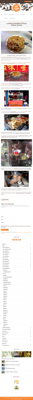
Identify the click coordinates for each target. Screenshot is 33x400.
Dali (4, 273)
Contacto (3, 1)
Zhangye (5, 322)
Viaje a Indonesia (6, 252)
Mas (3, 336)
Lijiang (4, 299)
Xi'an (4, 317)
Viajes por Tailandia (7, 329)
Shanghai (5, 310)
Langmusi (5, 294)
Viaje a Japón (5, 254)
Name (2, 216)
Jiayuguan (5, 289)
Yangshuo (5, 320)
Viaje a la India (6, 256)
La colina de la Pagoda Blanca (6, 62)
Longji (4, 301)
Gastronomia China (7, 282)
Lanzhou (5, 296)
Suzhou (5, 315)
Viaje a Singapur (6, 261)
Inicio (5, 14)
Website (2, 222)
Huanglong (5, 287)
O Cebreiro (4, 338)
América (22, 14)
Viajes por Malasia (6, 327)
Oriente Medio (12, 18)
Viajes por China (6, 268)
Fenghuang (5, 280)
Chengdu (5, 270)
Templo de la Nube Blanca (17, 62)
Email (2, 219)
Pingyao (5, 308)
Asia (18, 14)
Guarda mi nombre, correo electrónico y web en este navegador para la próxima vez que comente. (16, 227)
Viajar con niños (12, 1)
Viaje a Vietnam (6, 266)
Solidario (7, 1)
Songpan (5, 313)
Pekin (4, 306)
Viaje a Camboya (6, 247)
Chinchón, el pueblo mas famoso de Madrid (11, 361)
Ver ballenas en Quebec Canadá (10, 368)
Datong (5, 275)
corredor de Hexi (4, 84)
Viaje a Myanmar (6, 259)
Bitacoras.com (6, 200)
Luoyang (5, 303)
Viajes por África (11, 14)
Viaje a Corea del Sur (7, 249)
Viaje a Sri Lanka (6, 263)
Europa (5, 18)
